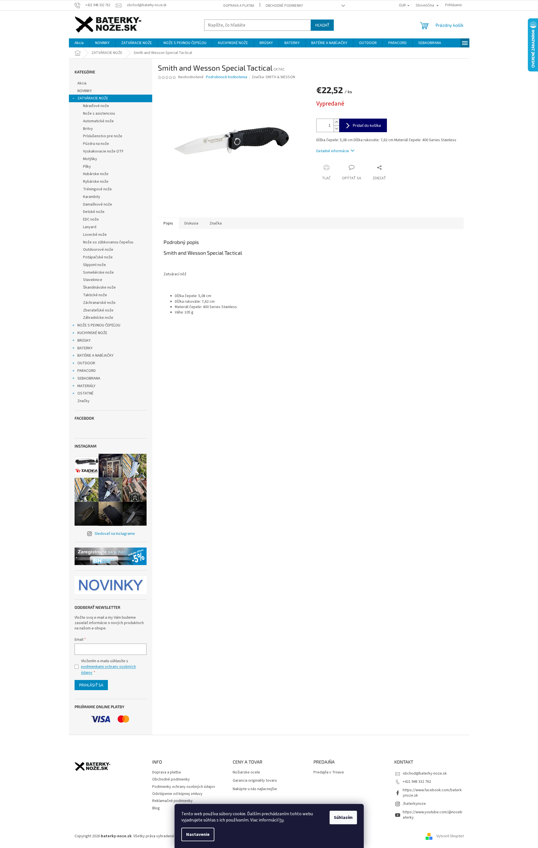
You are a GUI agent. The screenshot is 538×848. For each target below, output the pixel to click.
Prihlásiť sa (91, 685)
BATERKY (85, 348)
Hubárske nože (95, 174)
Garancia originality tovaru (255, 780)
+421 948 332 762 (417, 781)
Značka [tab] (216, 223)
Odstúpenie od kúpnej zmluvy (177, 794)
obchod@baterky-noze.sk (425, 773)
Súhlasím (343, 817)
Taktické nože (95, 295)
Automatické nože (98, 121)
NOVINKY (84, 91)
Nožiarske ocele (246, 772)
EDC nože (91, 219)
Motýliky (90, 159)
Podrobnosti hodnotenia (226, 77)
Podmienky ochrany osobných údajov (183, 787)
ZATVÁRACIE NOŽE (92, 98)
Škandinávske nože (99, 287)
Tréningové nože (97, 189)
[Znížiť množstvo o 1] (336, 128)
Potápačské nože (98, 257)
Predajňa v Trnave (328, 772)
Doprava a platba (238, 5)
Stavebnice (92, 280)
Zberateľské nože (98, 310)
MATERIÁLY (86, 386)
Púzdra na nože (96, 144)
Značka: (273, 77)
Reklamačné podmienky (172, 801)
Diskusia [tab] (191, 223)
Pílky (87, 166)
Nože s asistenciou (99, 113)
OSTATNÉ (85, 393)
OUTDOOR (86, 363)
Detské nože (93, 212)
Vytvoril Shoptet (450, 836)
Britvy (88, 129)
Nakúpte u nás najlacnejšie (255, 789)
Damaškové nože (97, 204)
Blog (156, 808)
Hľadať (322, 25)
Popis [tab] (168, 223)
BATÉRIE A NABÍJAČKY (95, 355)
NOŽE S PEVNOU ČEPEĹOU (98, 325)
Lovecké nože (95, 234)
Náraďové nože (96, 106)
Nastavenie (198, 834)
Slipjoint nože (94, 265)
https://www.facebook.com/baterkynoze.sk (432, 792)
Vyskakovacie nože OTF (103, 151)
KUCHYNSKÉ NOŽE (92, 333)
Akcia (81, 83)
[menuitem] (79, 42)
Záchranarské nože (99, 303)
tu (281, 820)
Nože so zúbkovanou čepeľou (108, 242)
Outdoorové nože (98, 249)
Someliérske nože (98, 272)
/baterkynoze (414, 803)
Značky (83, 401)
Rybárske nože (95, 181)
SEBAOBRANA (88, 378)
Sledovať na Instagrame (115, 534)
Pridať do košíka (367, 125)
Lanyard (89, 227)
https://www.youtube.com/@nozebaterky (432, 814)
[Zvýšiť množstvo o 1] (336, 122)
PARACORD (86, 371)
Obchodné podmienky (284, 5)
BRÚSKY (84, 340)
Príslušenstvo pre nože (102, 136)
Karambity (91, 197)
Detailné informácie (332, 151)
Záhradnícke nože (98, 318)
